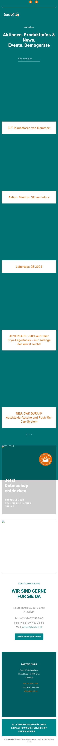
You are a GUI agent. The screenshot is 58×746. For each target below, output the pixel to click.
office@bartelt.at (32, 627)
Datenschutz (24, 739)
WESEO (29, 742)
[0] (28, 3)
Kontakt (41, 739)
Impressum (33, 739)
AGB (45, 739)
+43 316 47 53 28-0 (30, 683)
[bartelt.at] (11, 14)
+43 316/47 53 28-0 (31, 618)
